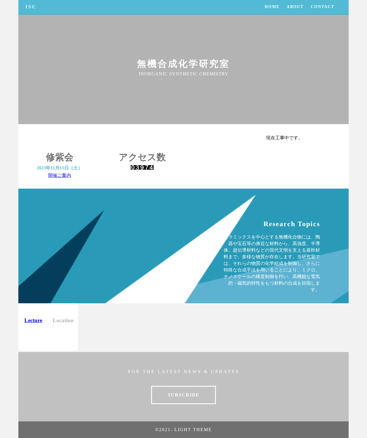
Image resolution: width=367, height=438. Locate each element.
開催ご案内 (59, 175)
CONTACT (322, 7)
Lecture (33, 320)
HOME (272, 7)
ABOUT (295, 7)
